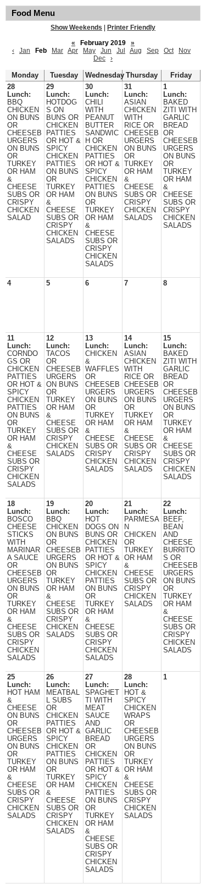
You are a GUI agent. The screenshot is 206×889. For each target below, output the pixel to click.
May (89, 50)
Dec (99, 58)
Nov (185, 50)
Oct (169, 50)
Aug (136, 50)
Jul (120, 50)
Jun (106, 50)
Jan (24, 50)
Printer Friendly (131, 27)
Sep (153, 50)
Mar (57, 50)
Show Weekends (76, 27)
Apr (73, 50)
